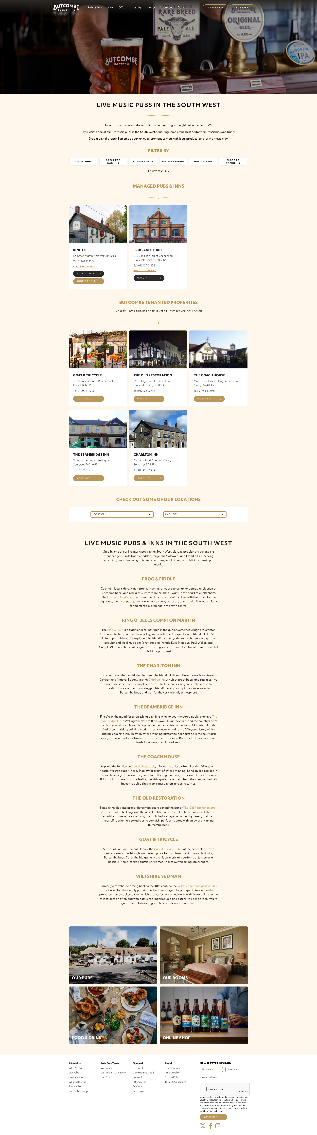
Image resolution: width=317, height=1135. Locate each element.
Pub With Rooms (173, 161)
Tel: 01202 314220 (84, 391)
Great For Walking (113, 161)
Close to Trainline (233, 161)
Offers (123, 7)
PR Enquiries (139, 1082)
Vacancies (106, 1068)
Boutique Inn (203, 161)
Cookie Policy (172, 1077)
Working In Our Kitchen (113, 1072)
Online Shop (177, 1037)
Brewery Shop (76, 1077)
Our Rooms (175, 977)
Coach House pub (143, 766)
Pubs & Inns (95, 7)
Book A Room (216, 7)
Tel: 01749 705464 (144, 470)
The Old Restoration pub (199, 807)
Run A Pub (106, 1077)
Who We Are (76, 1068)
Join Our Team (110, 1063)
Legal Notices (172, 1068)
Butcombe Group (78, 1091)
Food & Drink (87, 1037)
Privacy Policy (172, 1072)
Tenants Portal (77, 1086)
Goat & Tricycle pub (167, 849)
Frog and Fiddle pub (120, 597)
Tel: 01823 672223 (84, 470)
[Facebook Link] (210, 1126)
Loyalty (136, 7)
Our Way (137, 1086)
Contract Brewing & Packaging (143, 1075)
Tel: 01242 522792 (144, 391)
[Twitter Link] (203, 1126)
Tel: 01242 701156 (144, 265)
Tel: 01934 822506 (204, 391)
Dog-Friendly (83, 161)
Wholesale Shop (77, 1082)
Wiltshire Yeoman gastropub (196, 886)
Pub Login (138, 1091)
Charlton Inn (156, 679)
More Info (144, 277)
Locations (166, 7)
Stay (110, 7)
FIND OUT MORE (84, 266)
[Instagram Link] (218, 1126)
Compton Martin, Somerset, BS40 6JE (95, 256)
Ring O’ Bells (115, 630)
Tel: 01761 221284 (84, 261)
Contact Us (139, 1068)
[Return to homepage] (66, 7)
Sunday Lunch (143, 161)
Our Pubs (82, 977)
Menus (151, 7)
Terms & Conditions (175, 1082)
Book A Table (242, 7)
